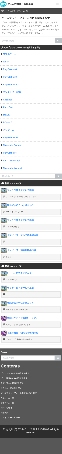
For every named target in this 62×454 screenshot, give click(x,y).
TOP (2, 11)
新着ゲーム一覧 (7, 403)
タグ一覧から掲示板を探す (12, 383)
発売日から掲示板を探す (11, 388)
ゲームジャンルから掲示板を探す (15, 373)
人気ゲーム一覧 (7, 398)
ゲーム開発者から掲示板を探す (14, 378)
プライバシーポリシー (10, 417)
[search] (58, 40)
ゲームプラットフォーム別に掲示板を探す (19, 393)
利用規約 (4, 413)
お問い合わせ (6, 408)
